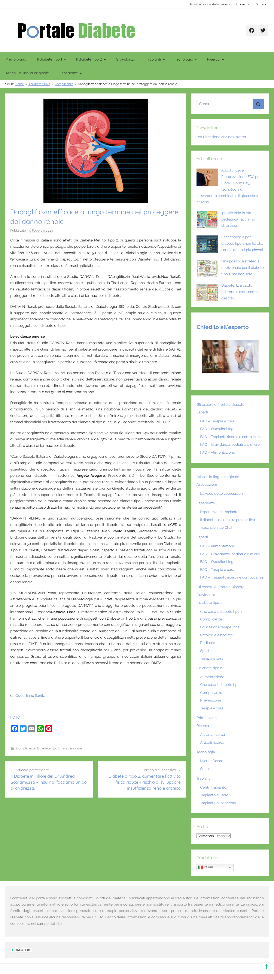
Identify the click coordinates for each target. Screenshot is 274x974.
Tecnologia (184, 59)
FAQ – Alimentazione (217, 452)
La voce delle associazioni (222, 493)
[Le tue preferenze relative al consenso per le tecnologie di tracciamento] (266, 966)
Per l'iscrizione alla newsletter (221, 137)
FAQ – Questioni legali (218, 429)
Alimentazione (212, 677)
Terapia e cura (71, 748)
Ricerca (213, 59)
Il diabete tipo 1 (49, 59)
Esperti (202, 412)
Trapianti (153, 59)
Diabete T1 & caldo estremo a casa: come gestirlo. (239, 291)
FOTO (15, 717)
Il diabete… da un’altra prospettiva (227, 520)
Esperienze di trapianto (219, 512)
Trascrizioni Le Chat (216, 527)
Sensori (206, 769)
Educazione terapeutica (220, 627)
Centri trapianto (213, 787)
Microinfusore (211, 761)
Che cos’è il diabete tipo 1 (221, 611)
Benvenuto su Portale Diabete (209, 4)
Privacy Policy (22, 949)
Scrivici (261, 4)
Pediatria (207, 643)
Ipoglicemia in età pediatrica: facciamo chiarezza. (238, 219)
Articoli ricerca (212, 742)
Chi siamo (243, 4)
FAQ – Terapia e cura (217, 421)
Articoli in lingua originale (27, 73)
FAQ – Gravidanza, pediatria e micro (230, 444)
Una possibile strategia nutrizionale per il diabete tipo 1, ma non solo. (242, 267)
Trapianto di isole (214, 795)
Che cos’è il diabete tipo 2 (221, 684)
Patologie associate (216, 635)
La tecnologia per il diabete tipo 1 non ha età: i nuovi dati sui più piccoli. (242, 243)
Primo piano (16, 59)
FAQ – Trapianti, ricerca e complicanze (232, 437)
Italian (208, 867)
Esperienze (69, 73)
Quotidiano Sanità (30, 695)
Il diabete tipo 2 (89, 59)
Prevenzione (210, 700)
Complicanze (26, 748)
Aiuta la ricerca (212, 734)
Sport (204, 650)
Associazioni (207, 484)
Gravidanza (125, 59)
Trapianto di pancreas (218, 803)
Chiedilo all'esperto (223, 327)
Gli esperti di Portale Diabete (220, 404)
